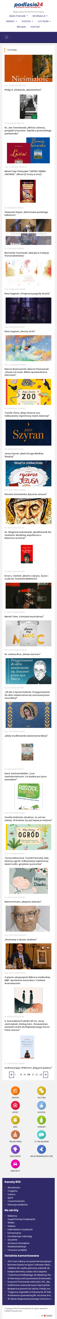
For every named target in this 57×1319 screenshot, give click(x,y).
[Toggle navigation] (6, 37)
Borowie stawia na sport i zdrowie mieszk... (30, 1264)
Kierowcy (15, 1171)
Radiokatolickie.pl (17, 1246)
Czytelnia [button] (43, 21)
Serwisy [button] (10, 21)
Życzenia (12, 1239)
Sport (15, 1112)
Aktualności (14, 1187)
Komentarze (14, 1233)
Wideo (11, 1222)
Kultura (42, 1097)
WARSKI (49, 1315)
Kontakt (35, 26)
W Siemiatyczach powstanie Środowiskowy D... (30, 1278)
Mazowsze (15, 1156)
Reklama (21, 26)
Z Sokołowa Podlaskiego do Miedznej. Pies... (30, 1274)
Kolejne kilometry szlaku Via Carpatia (27, 1271)
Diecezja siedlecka (18, 1204)
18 (21, 1074)
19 (25, 1074)
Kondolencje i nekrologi (20, 1236)
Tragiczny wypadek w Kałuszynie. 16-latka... (30, 1292)
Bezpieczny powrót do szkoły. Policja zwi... (30, 1288)
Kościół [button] (26, 21)
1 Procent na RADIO (17, 1250)
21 (33, 1074)
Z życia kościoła (16, 1201)
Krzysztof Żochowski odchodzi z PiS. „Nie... (29, 1281)
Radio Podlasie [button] (17, 16)
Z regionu (12, 1190)
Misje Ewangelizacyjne (41, 1156)
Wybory (42, 1127)
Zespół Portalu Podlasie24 (21, 1219)
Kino (15, 1127)
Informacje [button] (39, 16)
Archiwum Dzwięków (18, 1243)
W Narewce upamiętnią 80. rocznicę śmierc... (30, 1295)
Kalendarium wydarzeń (20, 1229)
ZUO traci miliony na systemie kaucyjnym (30, 1261)
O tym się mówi (42, 1141)
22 (36, 1074)
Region (15, 1097)
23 (41, 1074)
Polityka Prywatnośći (13, 1311)
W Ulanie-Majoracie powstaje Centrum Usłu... (30, 1298)
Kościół (41, 1112)
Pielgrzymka (15, 1141)
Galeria (11, 1226)
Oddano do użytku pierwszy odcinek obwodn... (30, 1268)
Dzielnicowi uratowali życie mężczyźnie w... (30, 1285)
